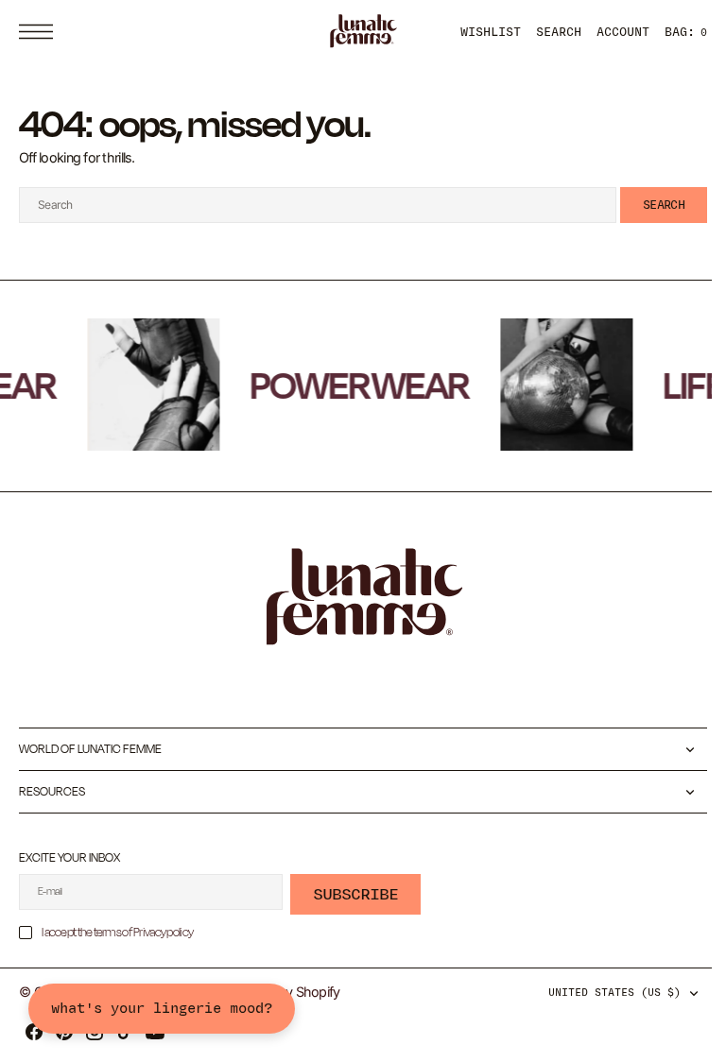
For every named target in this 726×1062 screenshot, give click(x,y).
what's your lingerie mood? (161, 1009)
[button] (40, 32)
